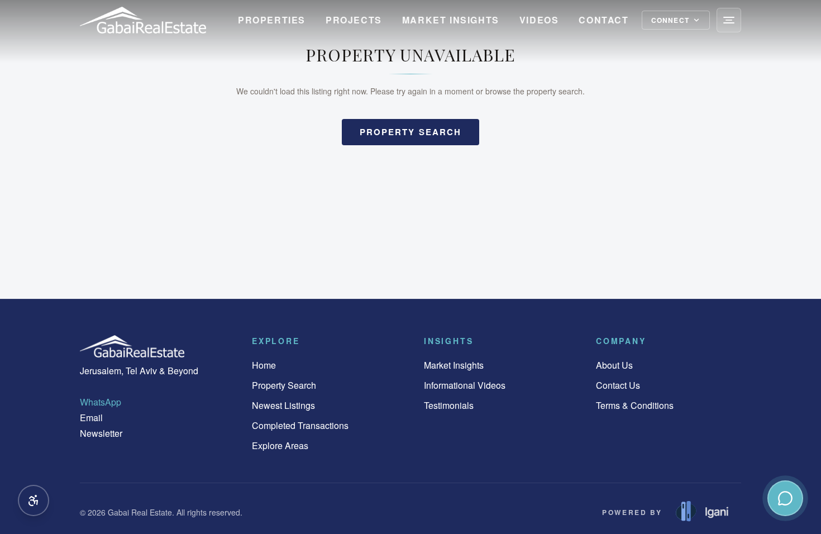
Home (264, 365)
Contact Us (618, 385)
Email (91, 417)
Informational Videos (464, 385)
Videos (539, 19)
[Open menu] (729, 20)
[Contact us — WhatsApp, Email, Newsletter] (785, 498)
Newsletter (101, 433)
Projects (354, 19)
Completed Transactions (300, 425)
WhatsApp (100, 401)
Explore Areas (280, 445)
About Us (614, 365)
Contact (603, 19)
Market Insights (450, 19)
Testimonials (449, 405)
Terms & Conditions (635, 405)
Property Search (284, 385)
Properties (272, 19)
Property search (411, 132)
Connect (670, 20)
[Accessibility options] (33, 500)
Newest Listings (283, 405)
